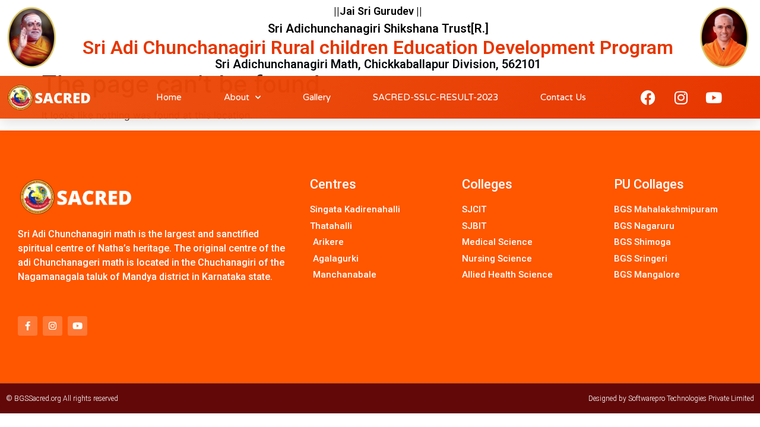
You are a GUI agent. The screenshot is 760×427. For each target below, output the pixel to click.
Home (169, 97)
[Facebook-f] (27, 326)
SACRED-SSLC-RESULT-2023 (435, 97)
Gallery (317, 97)
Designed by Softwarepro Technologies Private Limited (671, 398)
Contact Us (563, 97)
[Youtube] (714, 97)
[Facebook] (648, 97)
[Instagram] (681, 97)
